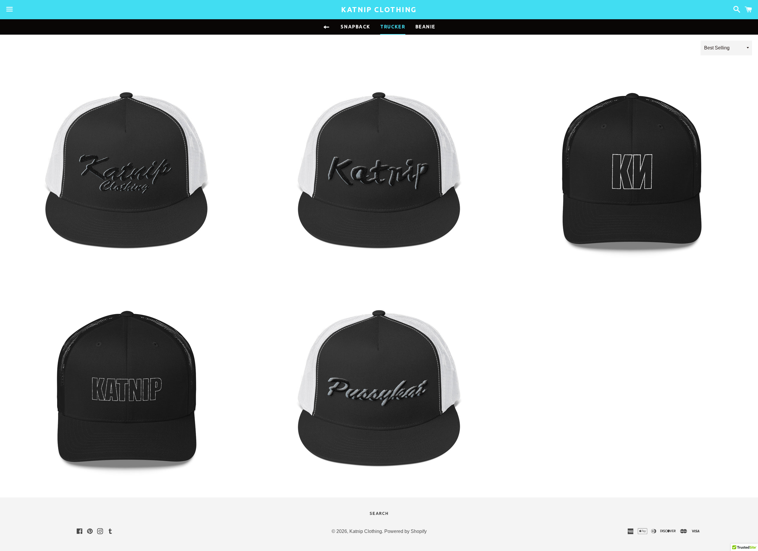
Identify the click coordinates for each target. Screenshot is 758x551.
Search (379, 513)
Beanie (425, 26)
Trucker (392, 26)
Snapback (355, 26)
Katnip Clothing (379, 10)
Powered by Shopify (405, 531)
